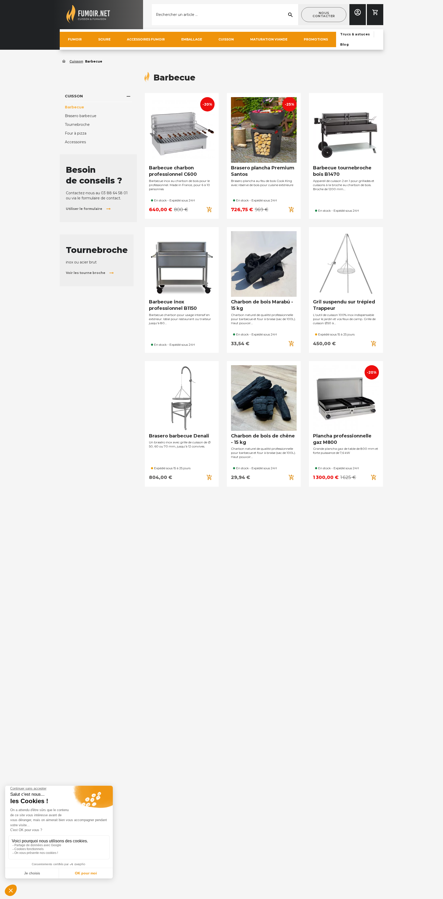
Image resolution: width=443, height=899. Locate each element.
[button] (323, 14)
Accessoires (75, 142)
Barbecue (74, 107)
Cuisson (74, 96)
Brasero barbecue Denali (179, 436)
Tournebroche (77, 124)
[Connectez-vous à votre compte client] (357, 12)
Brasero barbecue (80, 116)
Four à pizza (75, 133)
